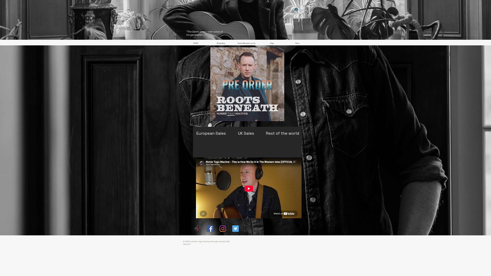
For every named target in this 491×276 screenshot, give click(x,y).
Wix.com (186, 244)
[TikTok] (197, 228)
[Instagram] (223, 228)
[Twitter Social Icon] (235, 228)
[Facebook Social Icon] (210, 228)
